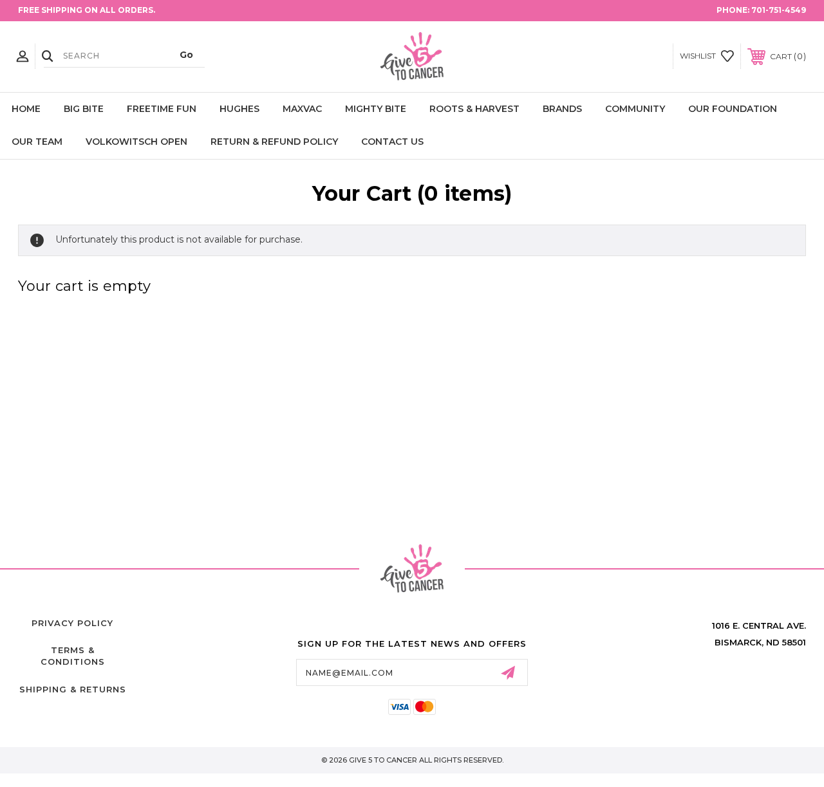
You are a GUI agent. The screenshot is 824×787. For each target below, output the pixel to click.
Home (26, 109)
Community (635, 109)
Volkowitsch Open (136, 141)
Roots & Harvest (474, 109)
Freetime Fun (161, 109)
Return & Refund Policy (274, 141)
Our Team (37, 141)
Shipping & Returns (72, 689)
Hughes (239, 109)
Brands (562, 109)
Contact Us (392, 141)
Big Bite (84, 109)
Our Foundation (732, 109)
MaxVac (302, 109)
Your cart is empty (84, 286)
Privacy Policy (72, 623)
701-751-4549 (778, 10)
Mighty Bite (375, 109)
